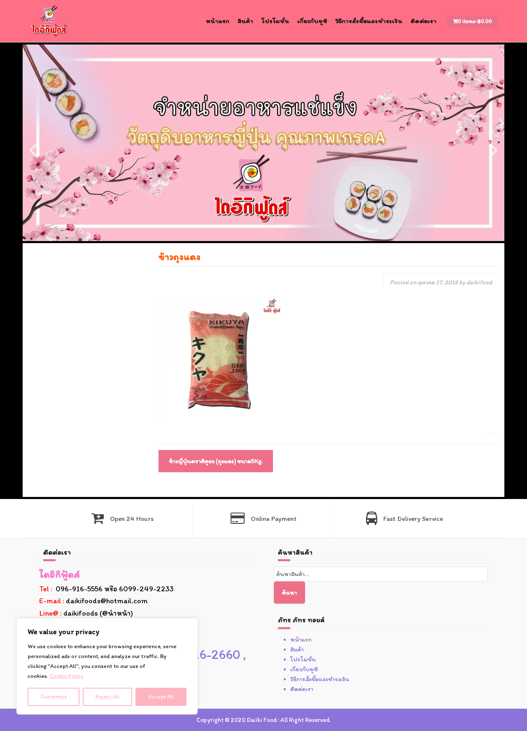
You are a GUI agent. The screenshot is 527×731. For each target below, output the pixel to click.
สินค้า (245, 21)
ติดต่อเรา (423, 21)
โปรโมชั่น (275, 21)
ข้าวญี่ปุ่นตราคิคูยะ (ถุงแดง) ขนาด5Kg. (216, 461)
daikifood (479, 282)
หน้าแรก (217, 21)
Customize (53, 696)
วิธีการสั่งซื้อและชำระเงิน (369, 21)
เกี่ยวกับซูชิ (312, 21)
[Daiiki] (49, 20)
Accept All (161, 696)
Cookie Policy (67, 675)
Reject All (108, 696)
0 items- (475, 21)
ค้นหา (289, 592)
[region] (107, 666)
